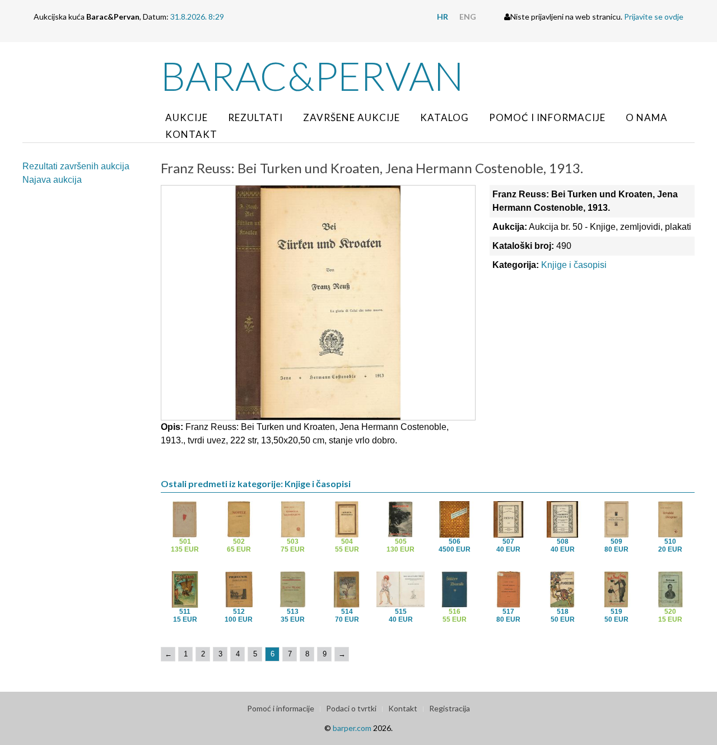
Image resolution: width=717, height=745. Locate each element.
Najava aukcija (52, 179)
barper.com (352, 728)
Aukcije (186, 117)
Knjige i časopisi (574, 265)
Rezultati (255, 117)
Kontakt (191, 134)
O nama (647, 117)
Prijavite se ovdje (653, 16)
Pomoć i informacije (547, 117)
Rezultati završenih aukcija (75, 166)
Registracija (449, 708)
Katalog (444, 117)
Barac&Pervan (312, 75)
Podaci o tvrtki (351, 708)
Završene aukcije (351, 117)
